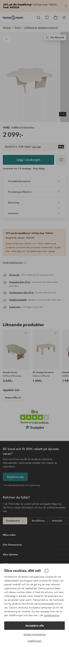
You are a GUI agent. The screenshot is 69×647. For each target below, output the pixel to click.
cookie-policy (51, 615)
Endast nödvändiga (34, 634)
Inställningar (34, 640)
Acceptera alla (34, 625)
